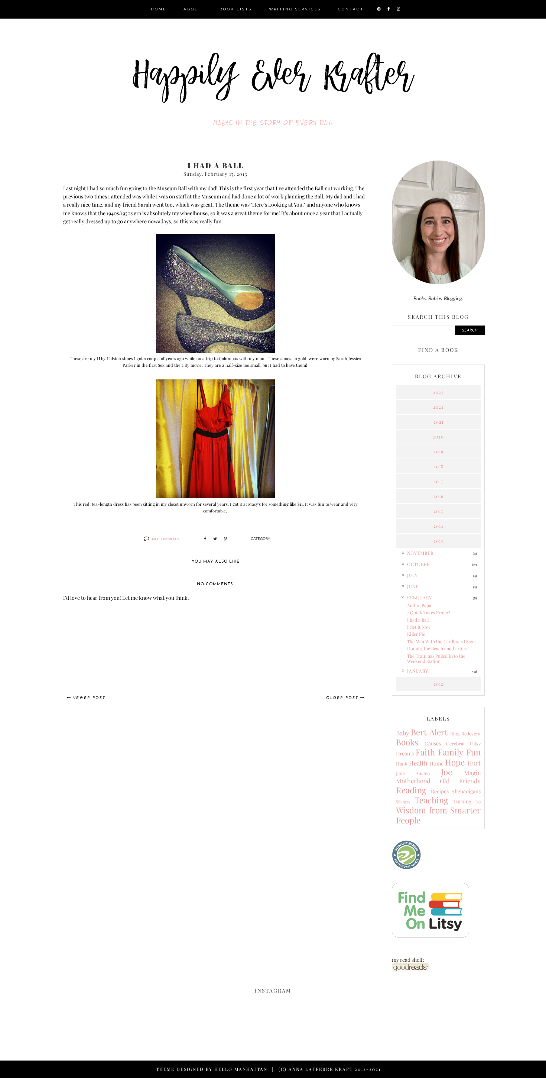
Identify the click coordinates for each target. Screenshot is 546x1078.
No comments (166, 539)
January (417, 671)
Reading (411, 790)
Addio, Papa (419, 605)
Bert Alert (429, 732)
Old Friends (460, 781)
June (413, 586)
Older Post (342, 698)
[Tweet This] (215, 538)
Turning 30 (467, 801)
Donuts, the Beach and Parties (437, 648)
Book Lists (236, 9)
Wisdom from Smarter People (438, 815)
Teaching (431, 800)
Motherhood (413, 781)
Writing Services (295, 9)
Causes (433, 743)
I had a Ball (418, 620)
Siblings (403, 802)
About (192, 9)
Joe (446, 771)
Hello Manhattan (240, 1069)
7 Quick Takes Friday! (428, 612)
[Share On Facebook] (205, 538)
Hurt (474, 763)
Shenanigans (466, 791)
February (419, 597)
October (418, 564)
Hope (455, 762)
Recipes (440, 791)
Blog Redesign (465, 733)
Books (407, 742)
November (420, 553)
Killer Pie (416, 634)
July (412, 575)
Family (450, 752)
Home (158, 9)
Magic (472, 772)
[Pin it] (225, 538)
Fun (473, 752)
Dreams (405, 753)
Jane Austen (413, 773)
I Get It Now (418, 627)
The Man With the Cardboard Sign (441, 641)
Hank (401, 763)
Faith (425, 752)
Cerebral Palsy (463, 743)
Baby (402, 733)
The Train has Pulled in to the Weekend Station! (436, 658)
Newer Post (88, 698)
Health (418, 763)
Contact (351, 9)
